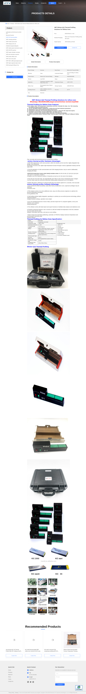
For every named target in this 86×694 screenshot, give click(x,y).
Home (17, 3)
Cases (9, 679)
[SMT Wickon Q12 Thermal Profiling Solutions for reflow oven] (39, 39)
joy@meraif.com (32, 678)
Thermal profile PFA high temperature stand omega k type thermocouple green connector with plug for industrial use (14, 650)
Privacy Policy (11, 692)
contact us (59, 684)
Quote (52, 3)
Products (30, 3)
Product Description (54, 62)
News (9, 676)
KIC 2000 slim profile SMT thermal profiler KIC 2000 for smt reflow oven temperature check (52, 650)
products (10, 672)
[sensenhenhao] (33, 682)
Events (36, 3)
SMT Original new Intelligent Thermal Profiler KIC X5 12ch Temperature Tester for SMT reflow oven (71, 650)
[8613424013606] (30, 682)
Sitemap (16, 692)
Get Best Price (60, 47)
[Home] (7, 3)
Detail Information (36, 62)
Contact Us (43, 3)
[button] (7, 643)
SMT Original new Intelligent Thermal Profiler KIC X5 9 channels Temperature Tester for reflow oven (33, 650)
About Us (23, 3)
